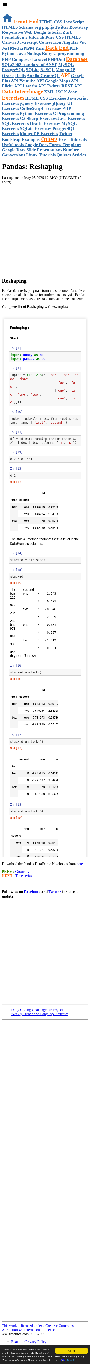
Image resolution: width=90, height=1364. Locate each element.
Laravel (39, 59)
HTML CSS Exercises (45, 98)
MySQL (66, 64)
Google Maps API (61, 81)
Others (49, 139)
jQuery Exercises (35, 103)
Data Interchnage (22, 92)
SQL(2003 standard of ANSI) (29, 64)
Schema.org (30, 27)
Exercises (13, 98)
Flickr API (12, 86)
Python (9, 53)
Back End (57, 48)
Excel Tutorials (72, 139)
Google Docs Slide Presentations (32, 149)
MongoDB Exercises (39, 133)
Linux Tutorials (41, 154)
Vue (82, 42)
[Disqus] (45, 1261)
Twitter (54, 891)
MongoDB (65, 69)
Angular (70, 42)
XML (49, 91)
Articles (79, 154)
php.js (48, 27)
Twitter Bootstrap (71, 27)
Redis (20, 75)
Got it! (71, 1350)
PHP (73, 48)
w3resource (10, 10)
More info (72, 1360)
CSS (58, 21)
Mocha (16, 48)
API (65, 75)
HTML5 (10, 27)
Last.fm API (34, 86)
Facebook (32, 891)
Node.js (34, 53)
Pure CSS (54, 37)
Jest (5, 48)
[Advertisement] (45, 228)
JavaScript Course (34, 42)
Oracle (8, 75)
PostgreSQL (13, 69)
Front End (26, 21)
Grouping (21, 871)
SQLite (32, 69)
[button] (45, 5)
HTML (46, 21)
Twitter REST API (64, 86)
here (80, 864)
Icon (57, 42)
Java (21, 53)
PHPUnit (56, 59)
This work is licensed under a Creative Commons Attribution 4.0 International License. (38, 1328)
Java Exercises (71, 118)
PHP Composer (16, 59)
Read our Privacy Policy (29, 1342)
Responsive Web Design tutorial (32, 32)
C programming (68, 53)
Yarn (40, 48)
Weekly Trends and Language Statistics (39, 1014)
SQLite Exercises (35, 128)
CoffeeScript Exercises (40, 108)
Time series (23, 876)
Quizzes (64, 154)
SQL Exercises (15, 123)
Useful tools (13, 144)
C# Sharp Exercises (38, 118)
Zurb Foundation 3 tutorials (37, 35)
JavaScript (73, 21)
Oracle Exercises (45, 123)
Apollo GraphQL (43, 75)
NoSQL (47, 69)
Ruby (47, 53)
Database (77, 59)
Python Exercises (36, 113)
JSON (61, 91)
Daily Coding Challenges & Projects (37, 1010)
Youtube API (31, 81)
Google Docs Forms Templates (52, 144)
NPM (29, 48)
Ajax (72, 91)
